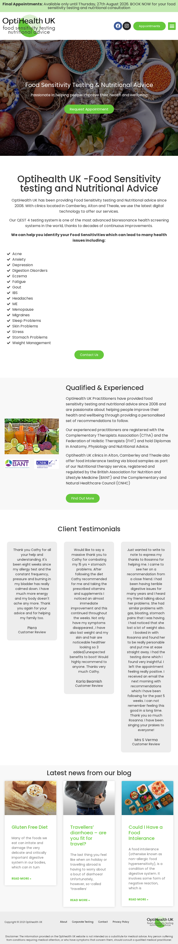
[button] (172, 26)
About (63, 922)
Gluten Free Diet (30, 827)
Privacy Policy (121, 922)
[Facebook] (118, 26)
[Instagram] (127, 26)
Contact (103, 922)
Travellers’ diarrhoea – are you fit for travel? (88, 835)
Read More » (21, 878)
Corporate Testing (82, 922)
